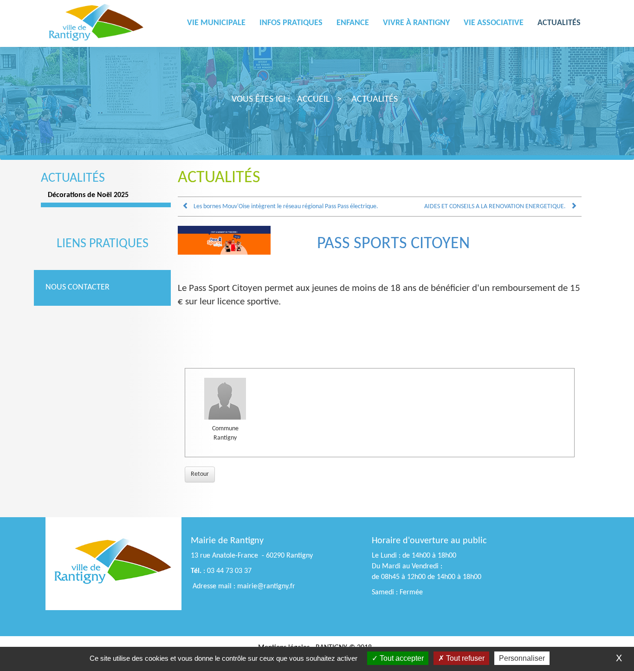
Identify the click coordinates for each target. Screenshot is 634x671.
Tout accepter (401, 658)
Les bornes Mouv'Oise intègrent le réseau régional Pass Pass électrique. (286, 206)
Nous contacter (77, 287)
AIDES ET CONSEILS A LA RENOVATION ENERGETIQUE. (495, 206)
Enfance (352, 23)
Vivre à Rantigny (416, 23)
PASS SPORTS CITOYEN (393, 244)
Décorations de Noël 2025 (88, 195)
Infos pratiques (291, 23)
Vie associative (494, 23)
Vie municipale (216, 23)
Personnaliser (522, 658)
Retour (200, 474)
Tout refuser (464, 658)
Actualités (559, 23)
